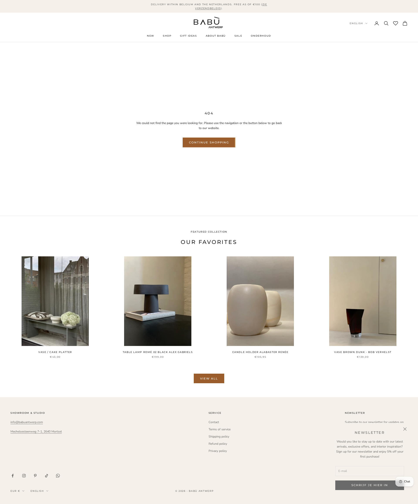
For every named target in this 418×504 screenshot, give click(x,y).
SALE (238, 35)
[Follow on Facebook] (12, 475)
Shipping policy (219, 436)
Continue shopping (209, 142)
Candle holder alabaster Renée (260, 352)
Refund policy (218, 444)
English (356, 23)
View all (209, 378)
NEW (150, 35)
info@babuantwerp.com (26, 422)
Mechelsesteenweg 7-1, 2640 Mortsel (36, 431)
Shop (167, 35)
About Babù (216, 35)
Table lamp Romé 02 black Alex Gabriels (158, 352)
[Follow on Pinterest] (35, 475)
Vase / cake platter (55, 352)
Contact (214, 422)
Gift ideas (188, 35)
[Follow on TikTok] (46, 475)
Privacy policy (218, 451)
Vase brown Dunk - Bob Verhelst (362, 352)
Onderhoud (261, 35)
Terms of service (220, 429)
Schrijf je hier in (369, 485)
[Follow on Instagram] (24, 475)
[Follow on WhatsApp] (58, 475)
